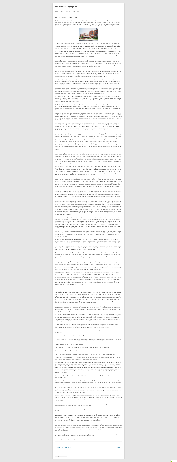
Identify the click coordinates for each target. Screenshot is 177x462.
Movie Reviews (76, 11)
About (62, 11)
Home (56, 11)
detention (78, 439)
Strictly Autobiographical (66, 6)
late (87, 439)
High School (83, 439)
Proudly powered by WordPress (61, 456)
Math (89, 439)
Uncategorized (68, 439)
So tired (119, 447)
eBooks (68, 11)
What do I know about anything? (63, 447)
